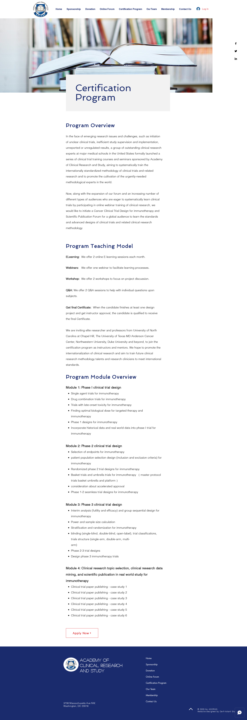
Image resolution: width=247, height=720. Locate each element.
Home (149, 658)
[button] (185, 9)
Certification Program (156, 682)
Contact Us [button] (151, 701)
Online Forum (152, 676)
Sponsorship (152, 664)
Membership (152, 695)
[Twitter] (235, 51)
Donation (150, 670)
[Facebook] (235, 43)
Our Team (150, 689)
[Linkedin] (235, 58)
